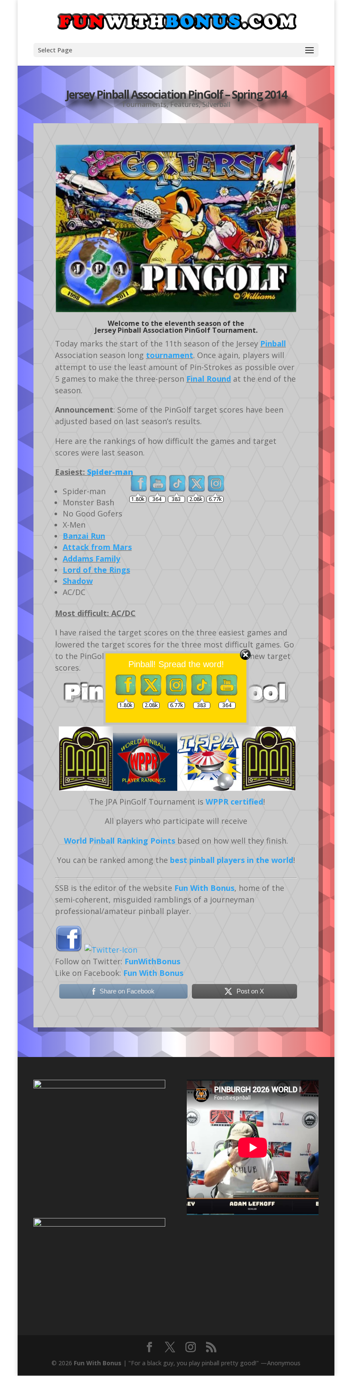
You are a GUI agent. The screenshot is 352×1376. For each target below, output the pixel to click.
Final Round (208, 379)
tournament (169, 355)
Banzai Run (84, 536)
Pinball (273, 343)
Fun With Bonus (97, 1363)
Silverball (216, 104)
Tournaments (144, 104)
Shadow (78, 581)
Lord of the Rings (96, 570)
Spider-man (110, 472)
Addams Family (91, 558)
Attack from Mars (97, 547)
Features (184, 104)
